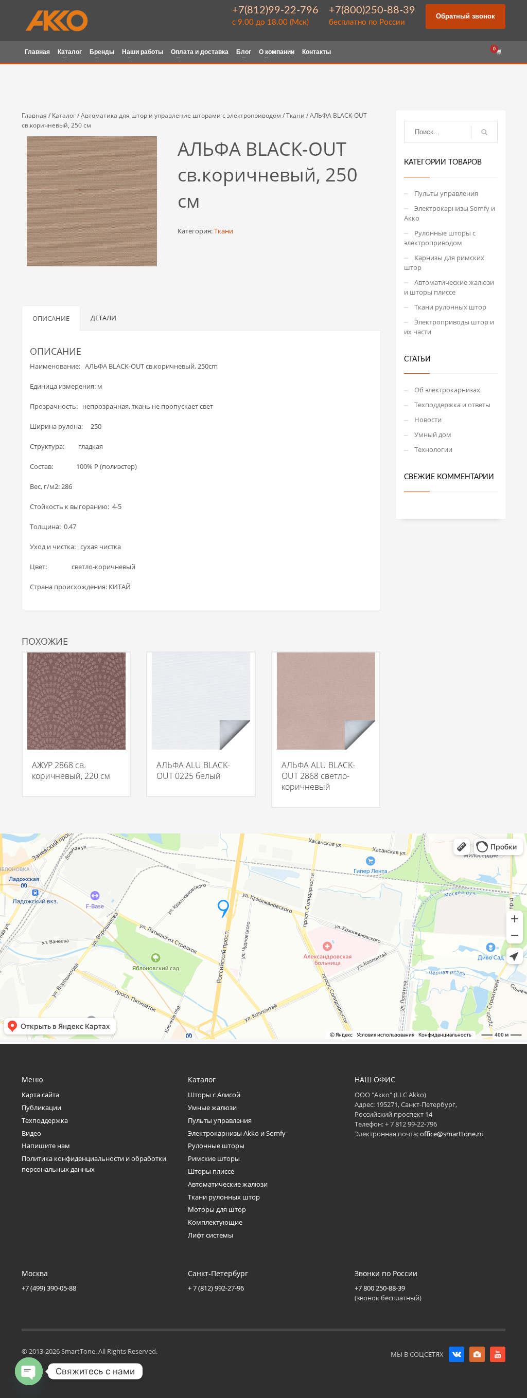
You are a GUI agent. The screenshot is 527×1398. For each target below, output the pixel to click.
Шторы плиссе (211, 1171)
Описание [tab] (50, 318)
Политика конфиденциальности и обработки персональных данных (94, 1164)
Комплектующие (215, 1222)
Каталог (64, 115)
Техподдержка (45, 1120)
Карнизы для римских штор (444, 262)
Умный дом (432, 434)
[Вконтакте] (456, 1354)
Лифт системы (210, 1235)
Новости (428, 419)
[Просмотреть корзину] (498, 52)
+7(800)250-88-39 (372, 10)
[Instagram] (477, 1354)
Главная (34, 115)
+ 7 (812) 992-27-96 (216, 1288)
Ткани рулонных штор (450, 307)
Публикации (41, 1107)
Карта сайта (40, 1094)
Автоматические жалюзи (228, 1184)
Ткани (295, 115)
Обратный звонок (465, 16)
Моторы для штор (217, 1209)
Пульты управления (446, 193)
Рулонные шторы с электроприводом (440, 237)
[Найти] (484, 132)
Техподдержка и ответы (452, 404)
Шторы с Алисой (214, 1094)
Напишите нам (46, 1145)
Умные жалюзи (212, 1107)
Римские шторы (214, 1158)
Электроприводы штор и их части (449, 326)
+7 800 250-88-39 (380, 1288)
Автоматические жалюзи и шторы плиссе (449, 287)
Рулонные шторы (216, 1145)
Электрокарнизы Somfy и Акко (449, 213)
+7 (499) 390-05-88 (49, 1288)
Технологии (433, 449)
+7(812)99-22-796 (275, 10)
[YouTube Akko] (497, 1354)
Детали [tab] (103, 317)
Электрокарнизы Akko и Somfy (237, 1133)
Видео (31, 1133)
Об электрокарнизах (447, 389)
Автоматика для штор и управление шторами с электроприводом (181, 115)
